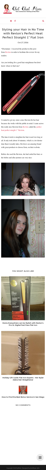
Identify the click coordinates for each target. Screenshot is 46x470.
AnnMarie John (35, 468)
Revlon (8, 52)
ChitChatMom (17, 468)
